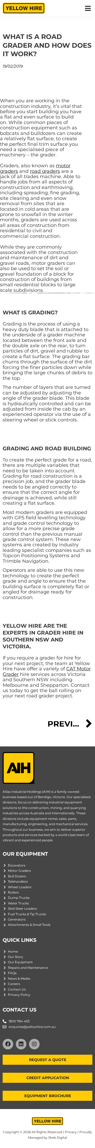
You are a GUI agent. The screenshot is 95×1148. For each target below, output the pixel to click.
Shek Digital (57, 1138)
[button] (87, 8)
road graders (45, 171)
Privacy (71, 1132)
